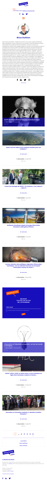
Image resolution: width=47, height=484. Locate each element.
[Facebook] (19, 14)
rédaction (11, 463)
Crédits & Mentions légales (8, 473)
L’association (23, 440)
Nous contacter (23, 445)
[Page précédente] (15, 434)
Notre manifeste (23, 443)
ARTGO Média (10, 471)
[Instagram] (29, 80)
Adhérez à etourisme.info (28, 10)
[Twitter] (27, 14)
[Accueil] (23, 2)
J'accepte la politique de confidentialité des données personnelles (18, 310)
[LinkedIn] (23, 14)
